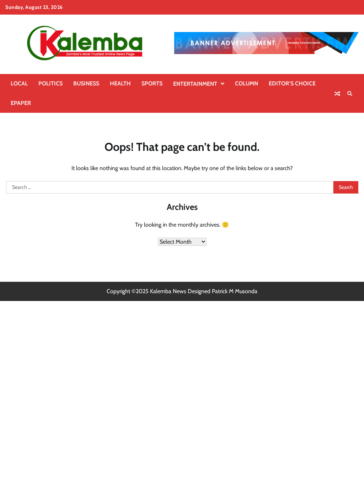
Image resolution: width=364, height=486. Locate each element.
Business (86, 83)
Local (19, 83)
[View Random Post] (337, 93)
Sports (151, 83)
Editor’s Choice (292, 83)
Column (246, 83)
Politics (50, 83)
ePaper (21, 103)
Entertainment (195, 83)
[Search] (349, 93)
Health (120, 83)
